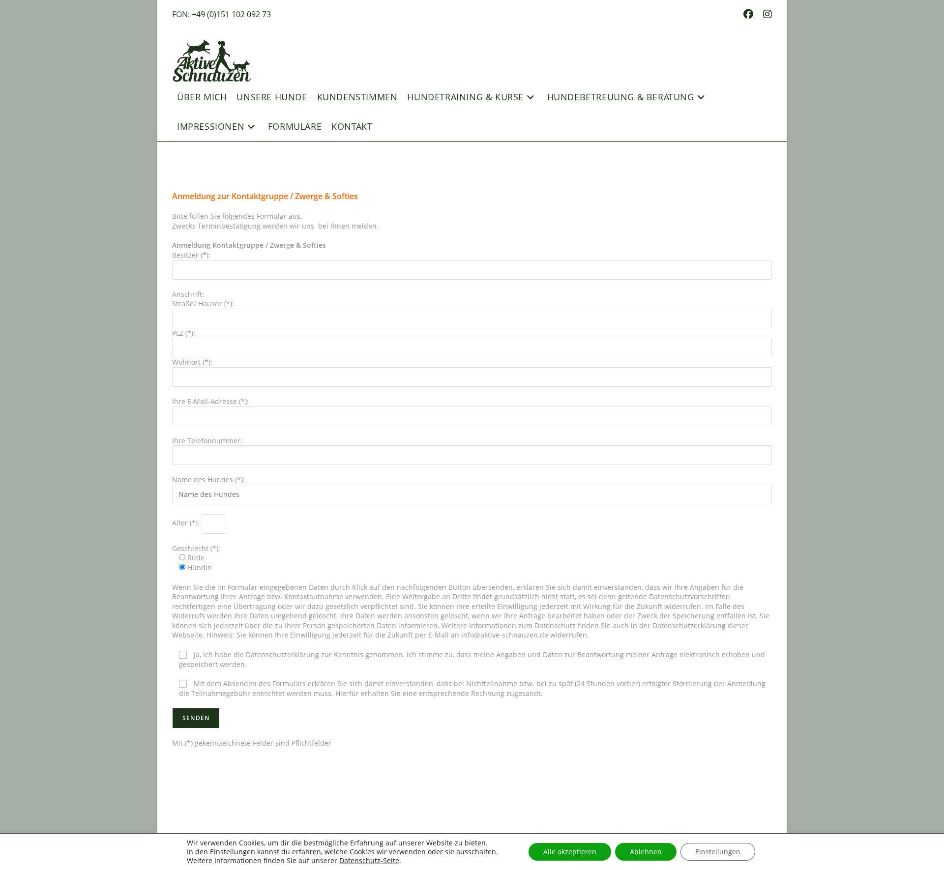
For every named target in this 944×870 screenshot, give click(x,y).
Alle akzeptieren (569, 851)
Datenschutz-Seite (369, 860)
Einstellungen (232, 851)
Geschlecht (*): (196, 553)
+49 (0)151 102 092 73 (231, 14)
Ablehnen (646, 851)
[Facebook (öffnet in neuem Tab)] (748, 14)
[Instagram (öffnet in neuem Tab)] (765, 14)
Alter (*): (187, 522)
